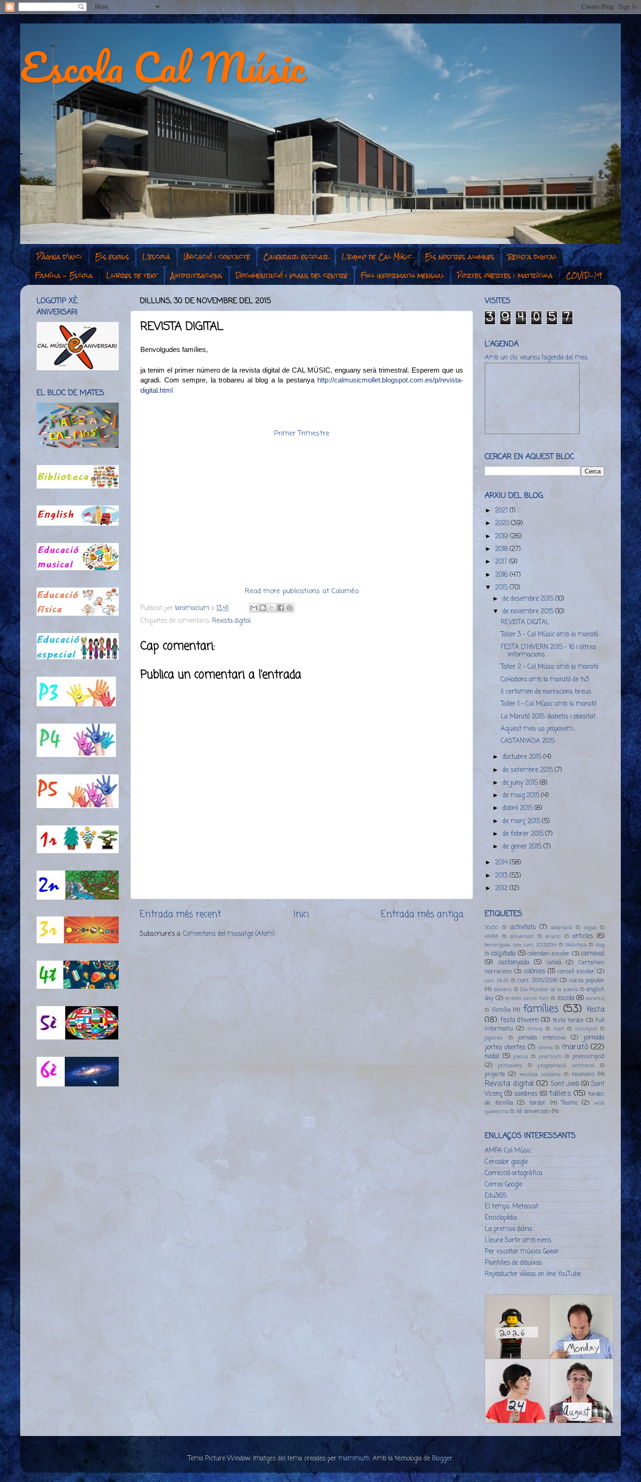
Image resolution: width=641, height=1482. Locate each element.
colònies (534, 972)
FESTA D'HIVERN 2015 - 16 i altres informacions (548, 651)
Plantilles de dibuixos (513, 1263)
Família (501, 1010)
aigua (590, 928)
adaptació (561, 928)
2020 (503, 523)
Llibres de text (132, 275)
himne (534, 1029)
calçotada (503, 954)
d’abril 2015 (518, 808)
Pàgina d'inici (59, 256)
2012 (502, 889)
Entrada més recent (180, 914)
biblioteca (576, 945)
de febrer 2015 (524, 834)
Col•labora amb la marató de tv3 (545, 680)
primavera (510, 1065)
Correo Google (503, 1185)
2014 (502, 863)
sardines (526, 1094)
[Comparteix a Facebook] (280, 607)
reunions (583, 1074)
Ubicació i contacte (216, 256)
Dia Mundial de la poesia (549, 989)
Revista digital (532, 256)
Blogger (442, 1459)
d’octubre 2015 (523, 757)
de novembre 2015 (529, 612)
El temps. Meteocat (511, 1207)
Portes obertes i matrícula (505, 275)
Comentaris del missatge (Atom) (229, 934)
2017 (502, 562)
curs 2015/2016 (537, 981)
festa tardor (568, 1020)
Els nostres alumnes (460, 256)
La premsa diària (508, 1229)
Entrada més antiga (422, 914)
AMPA (491, 936)
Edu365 (495, 1196)
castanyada (513, 963)
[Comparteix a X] (271, 607)
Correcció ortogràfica (513, 1173)
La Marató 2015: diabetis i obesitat (548, 717)
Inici (301, 914)
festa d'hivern (519, 1020)
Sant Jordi (565, 1084)
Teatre (570, 1103)
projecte (495, 1074)
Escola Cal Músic (162, 66)
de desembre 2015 (529, 599)
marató (575, 1047)
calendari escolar (548, 954)
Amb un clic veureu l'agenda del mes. (536, 358)
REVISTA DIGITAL (525, 622)
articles (582, 936)
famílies (541, 1009)
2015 (502, 588)
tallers (560, 1094)
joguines (494, 1038)
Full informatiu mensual (402, 275)
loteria (545, 1048)
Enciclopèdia (501, 1218)
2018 (502, 549)
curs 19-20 (497, 981)
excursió (595, 998)
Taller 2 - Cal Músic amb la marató (549, 667)
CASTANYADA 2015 (528, 741)
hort (559, 1029)
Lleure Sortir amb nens (518, 1240)
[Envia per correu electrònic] (254, 607)
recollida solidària (540, 1074)
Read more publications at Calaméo (302, 591)
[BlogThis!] (262, 607)
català (554, 963)
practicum (550, 1057)
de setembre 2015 (529, 770)
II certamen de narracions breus (546, 692)
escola (565, 998)
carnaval (592, 954)
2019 (502, 537)
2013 (502, 876)
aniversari (522, 936)
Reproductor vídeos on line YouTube (533, 1274)
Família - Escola (64, 275)
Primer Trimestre (301, 433)
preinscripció (588, 1057)
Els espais (112, 256)
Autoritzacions (196, 275)
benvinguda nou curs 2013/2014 (521, 945)
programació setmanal (566, 1065)
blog (600, 945)
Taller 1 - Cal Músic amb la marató (548, 704)
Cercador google (506, 1162)
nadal (492, 1057)
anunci (553, 936)
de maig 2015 (522, 796)
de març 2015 (522, 821)
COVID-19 (584, 275)
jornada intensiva (541, 1038)
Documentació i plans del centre (292, 275)
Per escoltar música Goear (522, 1252)
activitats (523, 927)
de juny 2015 (521, 783)
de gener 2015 (523, 847)
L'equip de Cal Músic (377, 256)
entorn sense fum (527, 998)
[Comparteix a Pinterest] (289, 607)
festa (595, 1010)
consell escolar (576, 972)
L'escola (156, 256)
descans (503, 989)
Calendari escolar (295, 256)
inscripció (586, 1029)
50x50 (491, 928)
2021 (502, 511)
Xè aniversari (533, 1112)
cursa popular (586, 981)
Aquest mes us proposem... (538, 729)
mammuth (354, 1459)
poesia (520, 1057)
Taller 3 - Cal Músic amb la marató (549, 635)
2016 (502, 575)
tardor (537, 1103)
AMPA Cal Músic (508, 1151)
